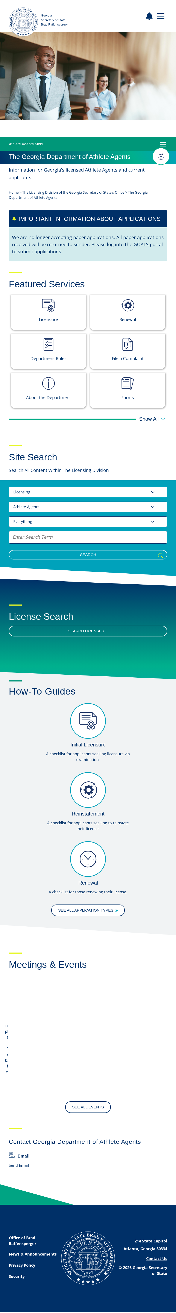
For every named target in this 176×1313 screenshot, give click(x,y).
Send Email (19, 1165)
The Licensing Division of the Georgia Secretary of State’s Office (73, 192)
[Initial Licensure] (88, 721)
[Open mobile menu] (160, 16)
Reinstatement (88, 814)
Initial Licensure (88, 745)
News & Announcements (33, 1254)
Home (14, 192)
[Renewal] (88, 859)
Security (17, 1276)
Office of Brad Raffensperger (22, 1240)
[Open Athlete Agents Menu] (163, 144)
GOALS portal (148, 244)
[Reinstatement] (88, 790)
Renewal (88, 883)
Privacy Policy (22, 1265)
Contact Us (156, 1258)
